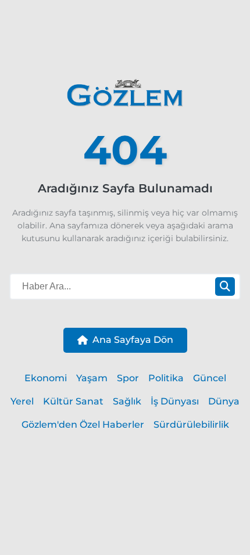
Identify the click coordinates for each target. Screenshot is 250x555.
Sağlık (127, 401)
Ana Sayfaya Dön (132, 339)
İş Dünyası (175, 401)
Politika (166, 378)
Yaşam (92, 378)
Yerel (22, 401)
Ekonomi (45, 378)
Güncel (209, 378)
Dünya (224, 401)
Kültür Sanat (73, 401)
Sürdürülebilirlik (191, 424)
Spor (128, 378)
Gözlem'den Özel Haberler (83, 424)
